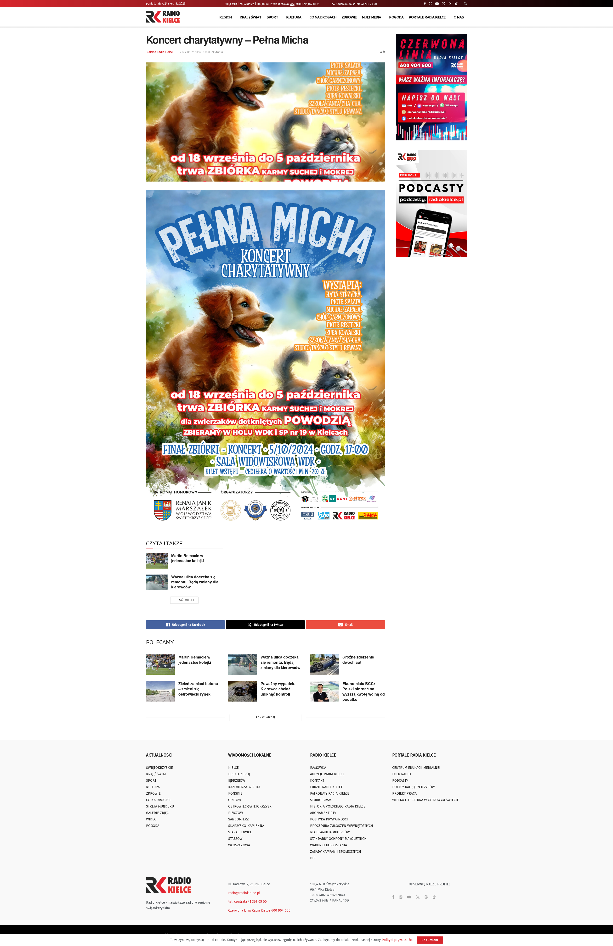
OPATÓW (234, 800)
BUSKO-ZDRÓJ (239, 774)
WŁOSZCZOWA (239, 845)
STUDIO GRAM (320, 800)
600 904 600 (280, 910)
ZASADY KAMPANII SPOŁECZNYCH (335, 852)
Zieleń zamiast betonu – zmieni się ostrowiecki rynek (198, 689)
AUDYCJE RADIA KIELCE (327, 774)
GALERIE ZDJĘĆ (157, 813)
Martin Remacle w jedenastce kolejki (187, 558)
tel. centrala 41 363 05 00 (247, 902)
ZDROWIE (349, 17)
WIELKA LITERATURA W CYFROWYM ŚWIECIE (425, 800)
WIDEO (151, 819)
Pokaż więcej (184, 600)
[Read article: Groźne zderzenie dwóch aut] (324, 664)
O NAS (459, 17)
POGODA (396, 17)
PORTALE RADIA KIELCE (427, 17)
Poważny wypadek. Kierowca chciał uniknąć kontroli (278, 689)
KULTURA (293, 17)
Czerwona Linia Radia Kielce (249, 910)
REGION (226, 17)
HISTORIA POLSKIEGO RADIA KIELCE (337, 806)
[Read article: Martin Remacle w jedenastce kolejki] (157, 561)
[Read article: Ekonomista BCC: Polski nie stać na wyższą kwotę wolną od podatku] (324, 691)
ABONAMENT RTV (323, 813)
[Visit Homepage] (164, 17)
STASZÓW (235, 839)
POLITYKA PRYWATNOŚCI (329, 819)
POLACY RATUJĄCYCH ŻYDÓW (413, 787)
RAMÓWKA (318, 768)
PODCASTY (400, 781)
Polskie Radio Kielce (160, 52)
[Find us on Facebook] (425, 3)
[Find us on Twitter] (443, 3)
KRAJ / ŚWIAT (250, 17)
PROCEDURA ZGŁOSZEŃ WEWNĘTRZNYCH (341, 826)
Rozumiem (429, 940)
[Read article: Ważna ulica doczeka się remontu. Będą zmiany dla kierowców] (157, 582)
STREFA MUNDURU (160, 806)
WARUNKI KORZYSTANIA (328, 845)
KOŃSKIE (235, 793)
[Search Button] (465, 3)
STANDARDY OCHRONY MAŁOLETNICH (338, 839)
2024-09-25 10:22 (191, 52)
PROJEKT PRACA (404, 793)
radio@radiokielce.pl (244, 893)
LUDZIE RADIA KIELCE (326, 787)
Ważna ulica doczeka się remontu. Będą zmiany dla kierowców (194, 581)
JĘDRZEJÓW (236, 781)
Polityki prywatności (397, 940)
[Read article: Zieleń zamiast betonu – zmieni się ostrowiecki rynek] (160, 691)
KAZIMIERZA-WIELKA (244, 787)
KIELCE (233, 768)
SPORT (272, 17)
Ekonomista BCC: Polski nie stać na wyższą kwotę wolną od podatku (363, 691)
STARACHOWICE (240, 832)
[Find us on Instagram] (430, 3)
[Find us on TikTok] (456, 3)
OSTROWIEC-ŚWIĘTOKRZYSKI (250, 806)
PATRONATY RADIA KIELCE (329, 793)
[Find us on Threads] (450, 3)
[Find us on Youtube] (437, 3)
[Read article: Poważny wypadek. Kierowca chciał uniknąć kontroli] (242, 691)
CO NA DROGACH (323, 17)
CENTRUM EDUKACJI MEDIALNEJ (416, 768)
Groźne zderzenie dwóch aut (358, 659)
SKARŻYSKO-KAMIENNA (246, 826)
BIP (313, 858)
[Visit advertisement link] (431, 87)
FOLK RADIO (401, 774)
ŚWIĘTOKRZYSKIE (159, 768)
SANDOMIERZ (238, 819)
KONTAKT (317, 781)
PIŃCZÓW (235, 813)
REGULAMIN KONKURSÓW (330, 832)
